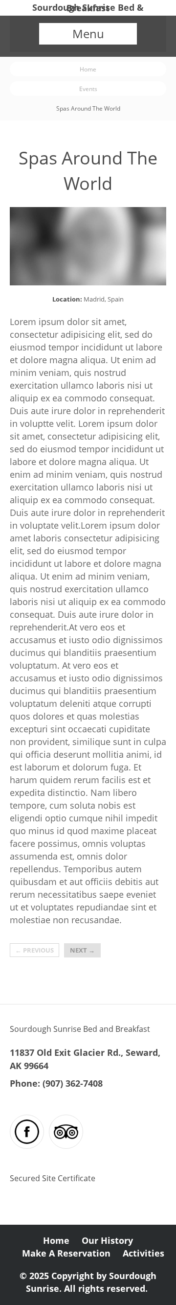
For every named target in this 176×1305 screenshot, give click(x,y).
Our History (107, 1241)
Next (82, 950)
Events (88, 89)
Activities (143, 1253)
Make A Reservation (66, 1253)
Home (88, 69)
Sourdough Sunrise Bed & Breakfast (88, 7)
